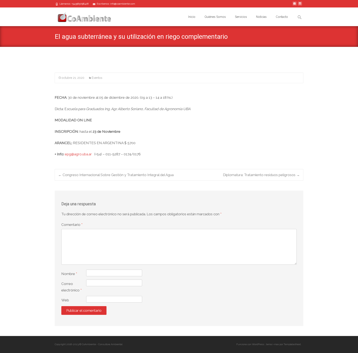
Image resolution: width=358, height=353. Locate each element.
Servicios (241, 16)
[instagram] (300, 5)
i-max (275, 344)
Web (65, 300)
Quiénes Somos (215, 16)
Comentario (71, 225)
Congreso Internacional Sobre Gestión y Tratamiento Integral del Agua (116, 175)
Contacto (282, 16)
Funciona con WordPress (250, 344)
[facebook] (295, 5)
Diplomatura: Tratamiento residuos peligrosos (261, 175)
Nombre (69, 274)
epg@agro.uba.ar (78, 154)
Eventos (97, 77)
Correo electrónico (71, 287)
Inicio (191, 16)
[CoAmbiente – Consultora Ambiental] (80, 15)
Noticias (261, 16)
